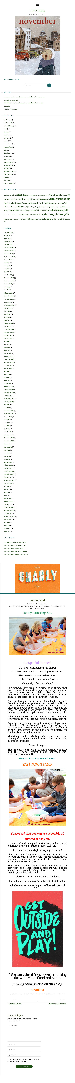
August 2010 (8, 519)
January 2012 (8, 468)
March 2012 (8, 462)
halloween (7, 207)
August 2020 (8, 260)
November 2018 (9, 299)
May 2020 (7, 269)
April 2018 (7, 320)
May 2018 (7, 317)
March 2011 (7, 498)
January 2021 (8, 244)
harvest (14, 207)
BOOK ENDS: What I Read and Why (15, 542)
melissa (67, 207)
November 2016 (9, 362)
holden (23, 207)
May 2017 (7, 347)
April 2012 (7, 459)
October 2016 (8, 365)
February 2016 (8, 386)
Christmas (55, 195)
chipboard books (44, 195)
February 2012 (8, 465)
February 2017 (8, 356)
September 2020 (9, 257)
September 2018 (9, 305)
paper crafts (32, 210)
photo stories (8, 214)
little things (7, 153)
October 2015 (8, 396)
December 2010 (9, 507)
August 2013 (8, 417)
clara (66, 195)
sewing (6, 168)
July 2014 (7, 405)
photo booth (45, 210)
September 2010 (9, 516)
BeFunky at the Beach (11, 100)
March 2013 (7, 432)
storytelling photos (53, 214)
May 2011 (7, 492)
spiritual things (9, 171)
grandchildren (41, 203)
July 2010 (7, 522)
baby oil (14, 994)
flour (38, 994)
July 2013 (7, 420)
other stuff (7, 159)
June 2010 (7, 525)
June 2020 (7, 266)
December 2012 (9, 438)
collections (7, 199)
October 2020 (8, 254)
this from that (35, 219)
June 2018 (7, 314)
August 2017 (8, 338)
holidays (6, 138)
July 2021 (7, 235)
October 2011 (8, 477)
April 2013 (7, 429)
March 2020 (8, 275)
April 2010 (7, 531)
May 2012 (7, 456)
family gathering (29, 994)
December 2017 (9, 329)
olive (7, 210)
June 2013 (7, 423)
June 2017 (7, 344)
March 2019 (7, 290)
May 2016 (7, 377)
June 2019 (7, 287)
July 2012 (7, 450)
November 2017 (9, 332)
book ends (7, 120)
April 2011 (7, 495)
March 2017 (7, 353)
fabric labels (44, 199)
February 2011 (8, 501)
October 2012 (8, 444)
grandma (53, 203)
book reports (8, 123)
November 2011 (9, 474)
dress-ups (27, 199)
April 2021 (7, 239)
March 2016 (7, 383)
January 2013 (8, 435)
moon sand (56, 994)
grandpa (7, 135)
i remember (8, 147)
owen (23, 210)
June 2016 (7, 374)
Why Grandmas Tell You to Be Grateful (16, 554)
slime (63, 994)
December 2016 (9, 359)
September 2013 (9, 414)
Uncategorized (8, 183)
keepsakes (46, 207)
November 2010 (9, 510)
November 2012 (9, 441)
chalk (20, 994)
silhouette (34, 215)
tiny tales (7, 180)
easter (36, 199)
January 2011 (8, 504)
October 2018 (8, 302)
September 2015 (9, 399)
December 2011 (9, 471)
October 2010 (8, 513)
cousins (14, 199)
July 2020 (7, 263)
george (27, 203)
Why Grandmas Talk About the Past (15, 551)
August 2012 (8, 447)
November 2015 (9, 392)
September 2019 (9, 281)
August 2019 (8, 284)
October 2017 (8, 335)
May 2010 (7, 528)
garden (6, 132)
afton (22, 195)
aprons (36, 195)
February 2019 (8, 293)
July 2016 (7, 371)
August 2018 (8, 308)
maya (61, 207)
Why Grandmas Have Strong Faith (15, 545)
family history (8, 126)
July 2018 (7, 311)
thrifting (7, 177)
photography (8, 162)
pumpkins (25, 215)
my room (7, 156)
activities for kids (10, 195)
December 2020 (9, 248)
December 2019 (9, 278)
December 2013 (9, 411)
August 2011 (8, 483)
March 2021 (8, 242)
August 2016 (8, 368)
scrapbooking (8, 165)
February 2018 (8, 323)
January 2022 (8, 232)
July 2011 (6, 486)
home (6, 141)
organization (15, 210)
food (5, 129)
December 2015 (9, 389)
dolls (20, 199)
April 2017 (7, 350)
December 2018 (9, 296)
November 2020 (9, 251)
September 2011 (9, 480)
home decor (8, 144)
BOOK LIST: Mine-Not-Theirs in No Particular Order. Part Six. (23, 103)
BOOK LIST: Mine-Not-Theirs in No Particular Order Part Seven (24, 97)
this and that (8, 174)
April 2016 (7, 380)
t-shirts (17, 219)
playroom (17, 214)
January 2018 (8, 326)
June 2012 (7, 453)
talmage (25, 219)
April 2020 (7, 272)
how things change (34, 207)
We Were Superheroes (11, 109)
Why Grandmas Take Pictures (13, 548)
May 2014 (7, 408)
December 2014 (9, 402)
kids (5, 150)
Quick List (7, 106)
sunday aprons (9, 219)
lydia (55, 207)
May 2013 (7, 426)
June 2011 (7, 489)
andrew (30, 195)
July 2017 (6, 341)
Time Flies (37, 10)
